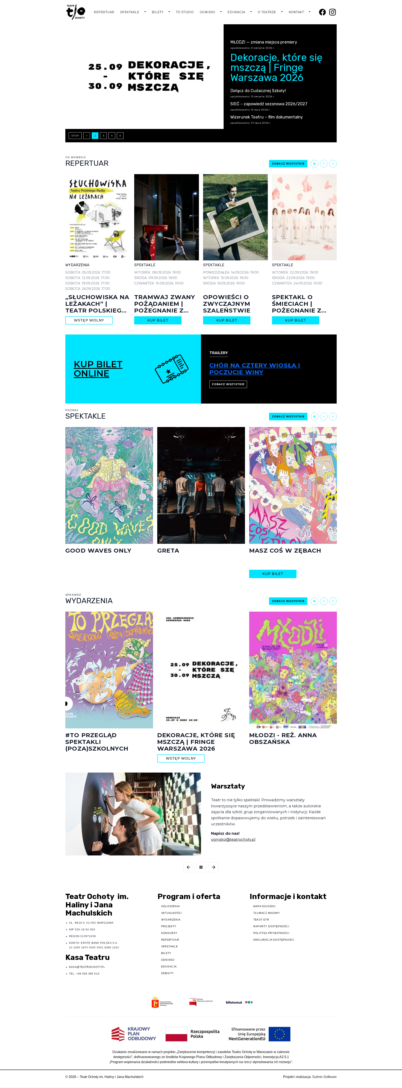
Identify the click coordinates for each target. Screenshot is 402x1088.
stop (75, 135)
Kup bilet (89, 320)
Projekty (169, 926)
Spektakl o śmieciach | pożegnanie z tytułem (228, 307)
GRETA (76, 550)
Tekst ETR (261, 919)
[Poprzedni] (323, 163)
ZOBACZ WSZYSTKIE (228, 384)
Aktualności (171, 913)
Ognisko (207, 12)
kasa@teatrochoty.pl (87, 967)
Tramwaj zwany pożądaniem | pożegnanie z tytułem (95, 307)
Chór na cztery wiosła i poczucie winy (254, 369)
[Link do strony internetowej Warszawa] (162, 1002)
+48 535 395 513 (87, 973)
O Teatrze (267, 12)
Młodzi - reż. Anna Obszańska (191, 738)
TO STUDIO (185, 12)
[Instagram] (332, 12)
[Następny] (333, 163)
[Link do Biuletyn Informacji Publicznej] (201, 1002)
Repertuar (104, 12)
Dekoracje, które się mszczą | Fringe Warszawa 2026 (304, 307)
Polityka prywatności (271, 933)
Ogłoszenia (170, 906)
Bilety (157, 12)
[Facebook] (322, 12)
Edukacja (236, 12)
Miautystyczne (277, 550)
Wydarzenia (170, 919)
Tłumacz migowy (266, 913)
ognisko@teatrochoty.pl (233, 839)
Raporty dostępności (271, 926)
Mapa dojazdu (264, 906)
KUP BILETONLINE (98, 369)
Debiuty (167, 973)
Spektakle (129, 12)
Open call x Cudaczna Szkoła (290, 738)
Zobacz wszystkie (288, 163)
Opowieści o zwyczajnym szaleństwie (158, 303)
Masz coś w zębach (193, 550)
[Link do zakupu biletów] (239, 1002)
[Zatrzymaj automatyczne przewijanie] (314, 163)
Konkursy (169, 933)
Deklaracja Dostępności (273, 939)
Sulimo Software (324, 1077)
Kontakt (296, 12)
